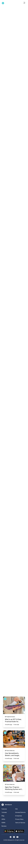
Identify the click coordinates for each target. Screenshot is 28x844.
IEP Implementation (10, 716)
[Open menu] (24, 3)
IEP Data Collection (10, 750)
